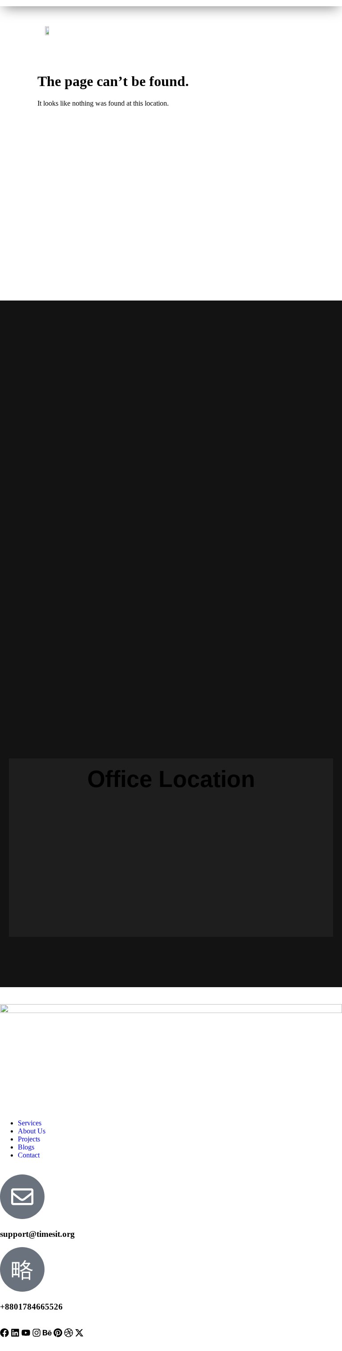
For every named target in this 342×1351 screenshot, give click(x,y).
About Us (31, 1131)
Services (29, 1123)
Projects (29, 1139)
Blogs (26, 1147)
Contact (29, 1155)
